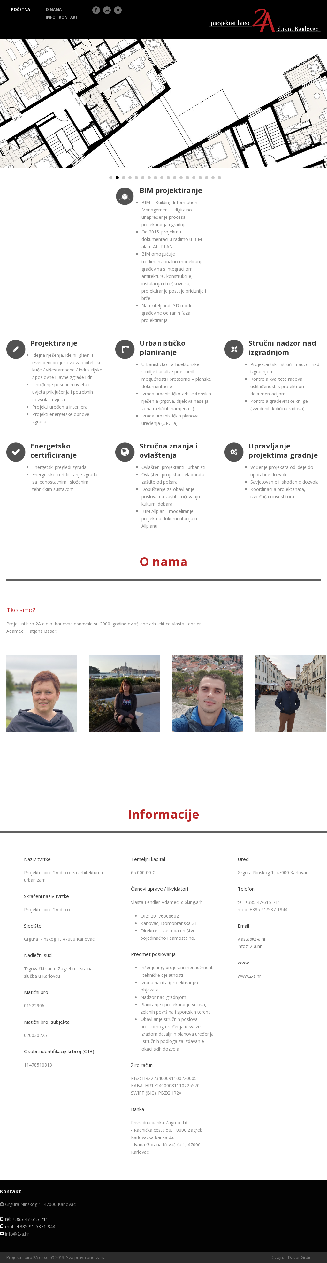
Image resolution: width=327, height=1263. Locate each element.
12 (181, 177)
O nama (54, 9)
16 (206, 177)
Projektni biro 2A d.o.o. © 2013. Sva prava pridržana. (56, 1257)
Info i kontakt (62, 17)
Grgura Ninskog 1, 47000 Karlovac (40, 1204)
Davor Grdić (299, 1257)
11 (174, 177)
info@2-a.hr (250, 946)
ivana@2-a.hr (126, 710)
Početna (20, 9)
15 (200, 177)
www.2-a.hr (249, 976)
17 (213, 177)
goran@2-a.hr (292, 710)
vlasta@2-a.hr (43, 710)
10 (168, 177)
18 (219, 177)
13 (187, 177)
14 (193, 177)
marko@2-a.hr (209, 710)
